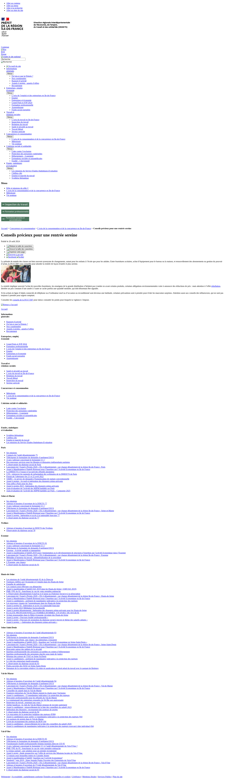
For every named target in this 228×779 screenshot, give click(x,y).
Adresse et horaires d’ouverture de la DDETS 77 (26, 503)
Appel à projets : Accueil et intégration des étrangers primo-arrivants (34, 481)
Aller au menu (12, 5)
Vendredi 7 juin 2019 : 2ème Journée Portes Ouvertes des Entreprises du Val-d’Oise (41, 760)
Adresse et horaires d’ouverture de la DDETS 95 (26, 739)
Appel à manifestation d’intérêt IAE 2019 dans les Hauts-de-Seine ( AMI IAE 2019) (41, 589)
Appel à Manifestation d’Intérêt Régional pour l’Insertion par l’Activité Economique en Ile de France (48, 469)
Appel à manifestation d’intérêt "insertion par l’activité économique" (34, 758)
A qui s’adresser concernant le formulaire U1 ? (25, 460)
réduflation (215, 286)
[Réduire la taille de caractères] (19, 246)
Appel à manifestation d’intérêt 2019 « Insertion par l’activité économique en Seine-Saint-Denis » (46, 642)
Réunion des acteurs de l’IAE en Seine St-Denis (26, 656)
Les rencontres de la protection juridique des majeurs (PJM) (31, 714)
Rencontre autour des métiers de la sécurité (24, 649)
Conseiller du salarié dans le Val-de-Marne (24, 690)
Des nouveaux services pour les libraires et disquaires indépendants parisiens (38, 462)
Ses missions (11, 453)
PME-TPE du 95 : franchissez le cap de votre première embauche (33, 748)
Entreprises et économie (21, 100)
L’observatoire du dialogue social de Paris (23, 464)
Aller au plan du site (14, 10)
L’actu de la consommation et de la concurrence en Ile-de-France (38, 139)
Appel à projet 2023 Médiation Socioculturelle (25, 608)
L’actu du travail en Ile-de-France (25, 120)
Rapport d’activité (19, 81)
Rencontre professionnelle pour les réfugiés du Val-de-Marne (31, 698)
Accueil (4, 228)
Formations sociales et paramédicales (27, 158)
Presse (3, 54)
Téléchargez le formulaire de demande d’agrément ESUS (30, 457)
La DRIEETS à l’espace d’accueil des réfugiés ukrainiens (30, 472)
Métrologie (16, 141)
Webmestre (5, 777)
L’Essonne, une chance (16, 562)
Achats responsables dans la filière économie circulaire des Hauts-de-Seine (37, 615)
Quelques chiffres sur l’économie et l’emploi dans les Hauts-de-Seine (35, 582)
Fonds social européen (21, 110)
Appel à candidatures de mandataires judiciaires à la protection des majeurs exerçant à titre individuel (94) (50, 726)
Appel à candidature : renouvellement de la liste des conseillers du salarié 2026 (39, 724)
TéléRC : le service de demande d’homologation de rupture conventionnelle (37, 479)
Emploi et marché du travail (23, 176)
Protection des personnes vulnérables (27, 154)
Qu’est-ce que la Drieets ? (22, 76)
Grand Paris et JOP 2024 (22, 103)
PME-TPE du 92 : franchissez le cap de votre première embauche (33, 591)
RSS (3, 52)
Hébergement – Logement (22, 156)
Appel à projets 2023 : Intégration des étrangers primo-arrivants (32, 486)
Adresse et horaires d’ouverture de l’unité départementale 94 (31, 681)
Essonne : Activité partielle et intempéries (23, 550)
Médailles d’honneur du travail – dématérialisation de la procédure (33, 557)
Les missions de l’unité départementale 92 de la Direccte (29, 579)
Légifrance (76, 777)
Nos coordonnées (19, 78)
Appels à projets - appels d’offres (25, 83)
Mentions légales (89, 777)
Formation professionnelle (22, 105)
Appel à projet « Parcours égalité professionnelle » (27, 617)
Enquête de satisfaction (15, 584)
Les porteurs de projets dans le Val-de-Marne (25, 719)
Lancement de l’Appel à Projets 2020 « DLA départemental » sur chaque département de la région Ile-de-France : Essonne (57, 555)
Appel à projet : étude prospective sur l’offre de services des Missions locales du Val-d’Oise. (44, 753)
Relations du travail (20, 124)
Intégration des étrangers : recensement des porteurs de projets (32, 710)
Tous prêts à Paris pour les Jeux (19, 484)
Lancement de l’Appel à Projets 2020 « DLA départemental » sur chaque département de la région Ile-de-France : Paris (55, 467)
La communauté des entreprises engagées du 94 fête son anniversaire (34, 700)
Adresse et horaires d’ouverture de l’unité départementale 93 (31, 633)
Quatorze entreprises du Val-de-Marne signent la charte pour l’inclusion (36, 693)
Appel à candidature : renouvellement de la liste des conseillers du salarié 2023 (39, 707)
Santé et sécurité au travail (22, 127)
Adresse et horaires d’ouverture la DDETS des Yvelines (29, 528)
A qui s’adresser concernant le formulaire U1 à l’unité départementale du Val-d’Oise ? (41, 746)
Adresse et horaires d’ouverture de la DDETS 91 (26, 543)
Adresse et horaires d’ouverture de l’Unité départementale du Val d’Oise (36, 765)
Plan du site (117, 777)
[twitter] (20, 257)
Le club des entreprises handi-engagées (22, 661)
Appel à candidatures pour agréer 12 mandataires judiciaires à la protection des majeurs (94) (44, 717)
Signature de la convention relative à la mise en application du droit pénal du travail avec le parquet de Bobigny (52, 668)
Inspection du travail (20, 122)
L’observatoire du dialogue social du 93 (22, 663)
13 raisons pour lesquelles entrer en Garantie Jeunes (27, 755)
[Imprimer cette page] (16, 252)
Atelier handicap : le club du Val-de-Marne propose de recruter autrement (36, 705)
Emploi (15, 98)
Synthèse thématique (20, 178)
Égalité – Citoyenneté (21, 161)
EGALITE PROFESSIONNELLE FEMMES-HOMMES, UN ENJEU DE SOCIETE (42, 613)
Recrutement (17, 85)
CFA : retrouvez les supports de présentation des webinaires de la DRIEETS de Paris (41, 474)
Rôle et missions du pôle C (17, 188)
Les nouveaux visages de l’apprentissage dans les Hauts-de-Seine (33, 603)
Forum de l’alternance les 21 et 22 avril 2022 (25, 476)
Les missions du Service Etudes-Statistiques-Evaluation (35, 171)
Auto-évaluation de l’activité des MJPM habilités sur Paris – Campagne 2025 (38, 491)
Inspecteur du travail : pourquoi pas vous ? (24, 702)
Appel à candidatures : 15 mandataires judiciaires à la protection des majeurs (38, 695)
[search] (13, 59)
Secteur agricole (18, 131)
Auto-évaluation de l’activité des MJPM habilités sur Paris (30, 488)
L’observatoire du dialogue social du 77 (22, 518)
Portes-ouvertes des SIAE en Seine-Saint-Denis (26, 666)
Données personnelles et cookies (56, 777)
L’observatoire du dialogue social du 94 (22, 712)
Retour (9, 74)
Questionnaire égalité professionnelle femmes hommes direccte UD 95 (35, 744)
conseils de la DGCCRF (23, 300)
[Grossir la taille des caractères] (20, 249)
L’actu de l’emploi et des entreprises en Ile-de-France (34, 95)
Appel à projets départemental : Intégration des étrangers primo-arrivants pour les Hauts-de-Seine (46, 610)
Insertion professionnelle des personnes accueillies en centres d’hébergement (38, 652)
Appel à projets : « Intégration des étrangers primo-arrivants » (31, 622)
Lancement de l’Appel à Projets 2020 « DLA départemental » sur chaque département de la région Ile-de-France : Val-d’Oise (58, 763)
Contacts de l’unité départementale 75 (22, 455)
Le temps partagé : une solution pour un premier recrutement (31, 751)
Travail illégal (17, 129)
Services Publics (104, 777)
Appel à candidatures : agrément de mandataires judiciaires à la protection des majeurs (42, 601)
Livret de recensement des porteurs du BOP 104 (26, 721)
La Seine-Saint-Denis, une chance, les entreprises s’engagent (31, 640)
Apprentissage (17, 107)
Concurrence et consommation (22, 228)
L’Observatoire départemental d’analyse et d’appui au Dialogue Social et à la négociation (43, 594)
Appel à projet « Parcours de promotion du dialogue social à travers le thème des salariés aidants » (47, 620)
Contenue (5, 47)
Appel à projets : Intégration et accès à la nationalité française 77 (33, 515)
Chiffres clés (17, 173)
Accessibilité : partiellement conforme (27, 777)
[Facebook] (11, 257)
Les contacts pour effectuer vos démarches (24, 586)
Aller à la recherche (14, 8)
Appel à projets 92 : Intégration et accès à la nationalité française (33, 605)
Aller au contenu (13, 3)
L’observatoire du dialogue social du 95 (22, 770)
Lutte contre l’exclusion (21, 151)
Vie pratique (17, 144)
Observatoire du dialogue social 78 (20, 530)
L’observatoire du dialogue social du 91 (22, 565)
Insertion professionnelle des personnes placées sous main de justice (34, 654)
